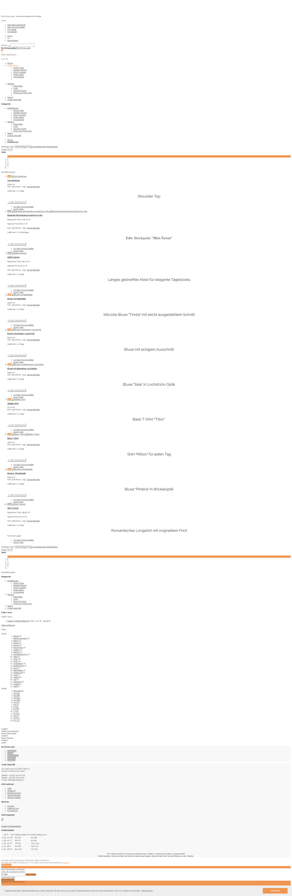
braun (16, 645)
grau (15, 659)
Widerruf (11, 791)
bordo (16, 643)
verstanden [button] (275, 891)
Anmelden (12, 32)
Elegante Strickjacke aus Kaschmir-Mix (24, 215)
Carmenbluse (13, 180)
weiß (15, 686)
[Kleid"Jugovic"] (19, 253)
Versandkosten (33, 187)
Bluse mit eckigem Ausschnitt (20, 333)
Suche (4, 45)
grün (15, 661)
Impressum (12, 810)
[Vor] (7, 168)
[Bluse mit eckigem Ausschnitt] (26, 329)
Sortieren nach (7, 147)
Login (9, 36)
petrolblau (18, 670)
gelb (15, 656)
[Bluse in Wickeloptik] (22, 469)
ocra (15, 668)
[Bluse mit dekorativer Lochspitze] (27, 364)
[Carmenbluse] (19, 176)
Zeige (3, 149)
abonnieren (31, 874)
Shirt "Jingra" (13, 508)
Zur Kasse (11, 29)
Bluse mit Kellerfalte (16, 299)
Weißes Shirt (13, 403)
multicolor (18, 663)
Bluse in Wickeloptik (16, 473)
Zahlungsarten (14, 797)
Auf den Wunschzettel (23, 207)
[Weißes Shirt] (18, 399)
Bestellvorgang (14, 793)
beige (16, 636)
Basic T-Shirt (13, 438)
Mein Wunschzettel (16, 27)
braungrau (18, 647)
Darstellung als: (8, 172)
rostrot (16, 677)
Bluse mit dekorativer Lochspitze (22, 368)
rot (14, 679)
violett (16, 684)
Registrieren (12, 40)
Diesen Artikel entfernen (18, 621)
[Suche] (8, 45)
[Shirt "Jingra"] (19, 504)
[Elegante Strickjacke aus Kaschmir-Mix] (49, 211)
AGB (9, 788)
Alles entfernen (8, 625)
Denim (16, 652)
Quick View (18, 209)
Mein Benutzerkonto (16, 25)
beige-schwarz (20, 638)
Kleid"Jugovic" (13, 257)
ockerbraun (18, 666)
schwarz (17, 682)
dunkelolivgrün (20, 654)
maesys (65, 862)
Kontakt (10, 806)
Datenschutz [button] (147, 890)
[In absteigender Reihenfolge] (43, 147)
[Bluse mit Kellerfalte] (22, 294)
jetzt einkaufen (7, 879)
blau (15, 640)
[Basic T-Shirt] (25, 434)
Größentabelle (11, 826)
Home (10, 140)
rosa (15, 675)
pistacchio (18, 672)
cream (16, 650)
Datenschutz (13, 808)
